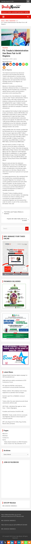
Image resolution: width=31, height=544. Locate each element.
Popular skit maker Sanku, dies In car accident (17, 219)
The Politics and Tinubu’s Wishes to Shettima (13, 212)
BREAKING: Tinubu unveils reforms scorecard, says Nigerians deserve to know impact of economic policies (14, 416)
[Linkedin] (13, 64)
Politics (5, 48)
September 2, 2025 (7, 59)
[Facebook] (4, 64)
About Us (5, 433)
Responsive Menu (28, 1)
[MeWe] (20, 64)
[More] (4, 67)
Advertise (5, 435)
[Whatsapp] (26, 64)
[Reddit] (10, 64)
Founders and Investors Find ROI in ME (12, 411)
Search (27, 228)
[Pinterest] (17, 64)
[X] (7, 64)
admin (15, 59)
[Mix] (23, 64)
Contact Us (5, 437)
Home (4, 440)
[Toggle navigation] (3, 17)
